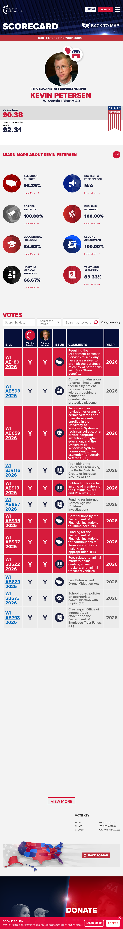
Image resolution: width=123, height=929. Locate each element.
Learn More (30, 193)
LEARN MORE (94, 923)
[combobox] (40, 322)
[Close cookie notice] (119, 917)
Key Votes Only (112, 322)
